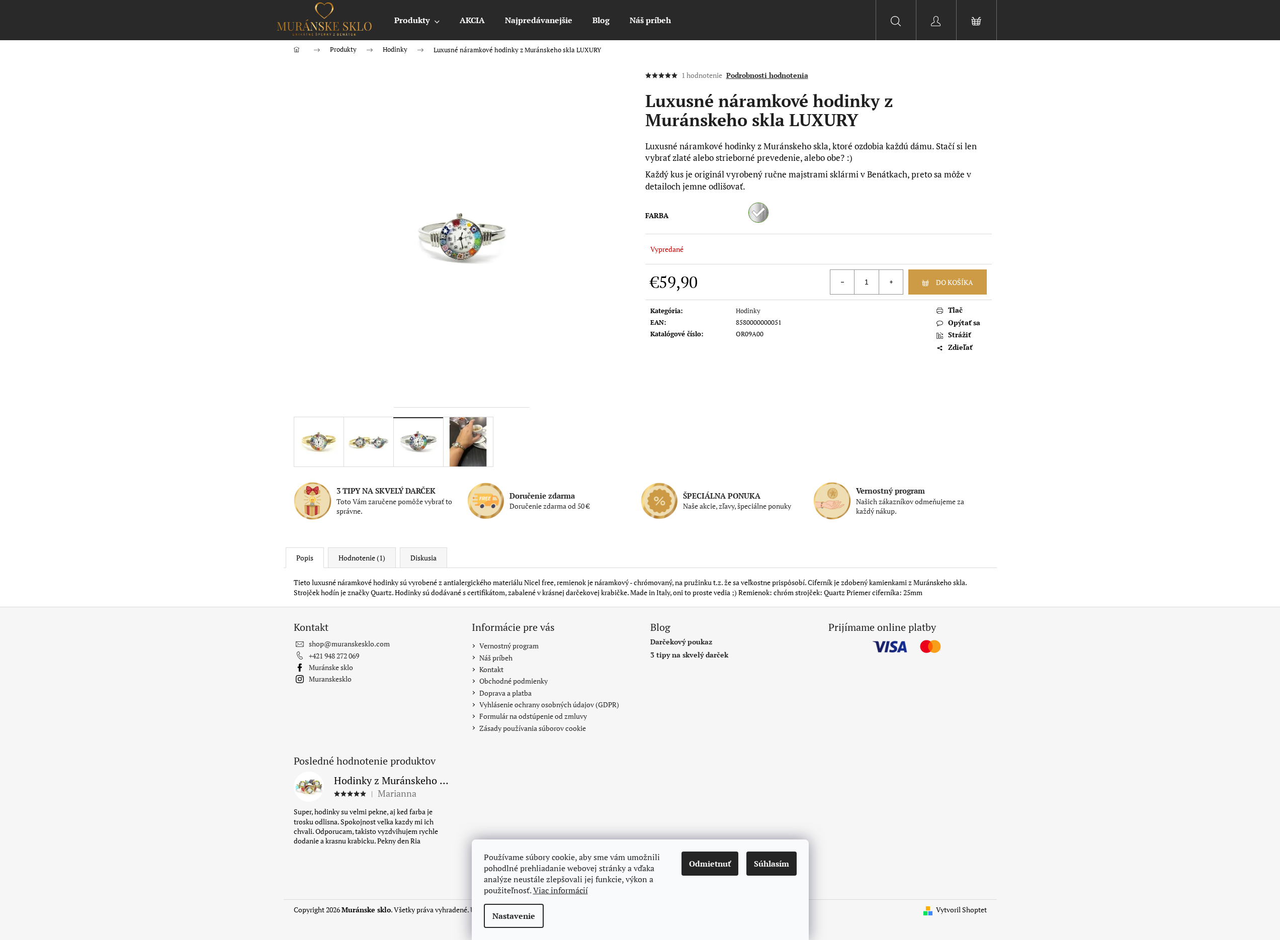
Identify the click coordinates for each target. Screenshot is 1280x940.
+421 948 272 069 (334, 656)
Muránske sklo (331, 667)
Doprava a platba (505, 693)
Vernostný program (509, 645)
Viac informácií (560, 890)
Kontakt (491, 669)
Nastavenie (513, 915)
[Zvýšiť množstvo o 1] (891, 282)
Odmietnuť (710, 863)
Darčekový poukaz (681, 641)
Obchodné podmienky (513, 681)
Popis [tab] (304, 557)
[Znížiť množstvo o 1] (842, 282)
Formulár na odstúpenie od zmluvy (533, 716)
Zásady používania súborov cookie (532, 728)
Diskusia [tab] (423, 557)
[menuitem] (417, 20)
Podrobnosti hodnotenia (767, 75)
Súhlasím (771, 863)
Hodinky (748, 310)
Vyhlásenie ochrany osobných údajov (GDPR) (549, 704)
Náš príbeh (496, 658)
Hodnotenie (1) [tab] (361, 557)
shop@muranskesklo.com (349, 643)
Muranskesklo (330, 679)
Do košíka (954, 282)
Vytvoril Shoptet (961, 909)
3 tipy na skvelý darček (689, 655)
